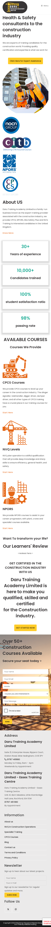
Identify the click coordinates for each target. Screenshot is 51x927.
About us (8, 821)
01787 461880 (13, 759)
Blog (6, 842)
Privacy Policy (11, 857)
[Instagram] (15, 909)
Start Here (8, 412)
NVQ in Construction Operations (20, 826)
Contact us (9, 847)
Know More (8, 233)
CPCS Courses (11, 837)
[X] (8, 909)
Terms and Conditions (15, 852)
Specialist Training (13, 832)
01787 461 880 (11, 802)
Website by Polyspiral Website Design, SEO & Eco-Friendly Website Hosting (31, 923)
